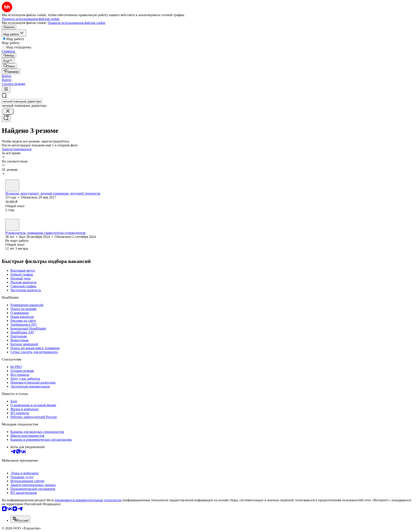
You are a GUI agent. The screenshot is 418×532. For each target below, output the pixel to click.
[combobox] (22, 101)
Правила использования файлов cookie (76, 23)
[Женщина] (12, 185)
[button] (6, 76)
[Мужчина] (12, 225)
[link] (9, 66)
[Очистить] (8, 111)
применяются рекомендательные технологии (88, 500)
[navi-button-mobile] (6, 89)
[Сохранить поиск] (6, 118)
